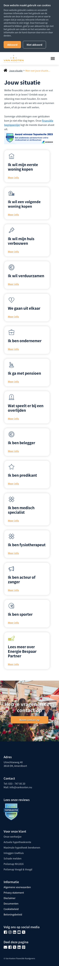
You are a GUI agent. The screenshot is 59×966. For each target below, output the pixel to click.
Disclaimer (9, 898)
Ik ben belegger (21, 442)
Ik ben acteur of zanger (21, 579)
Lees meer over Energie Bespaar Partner (22, 651)
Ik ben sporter (20, 614)
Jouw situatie (16, 70)
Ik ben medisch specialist (21, 510)
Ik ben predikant (22, 475)
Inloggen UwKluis (14, 853)
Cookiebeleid (11, 909)
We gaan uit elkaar (24, 308)
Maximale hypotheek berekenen (22, 847)
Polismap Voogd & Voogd (18, 869)
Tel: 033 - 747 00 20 (14, 783)
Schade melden (12, 858)
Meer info (13, 177)
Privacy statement (14, 892)
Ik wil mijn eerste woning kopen (23, 167)
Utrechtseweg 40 (13, 762)
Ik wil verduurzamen (26, 275)
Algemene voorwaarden (17, 887)
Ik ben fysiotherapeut (27, 544)
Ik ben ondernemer (24, 340)
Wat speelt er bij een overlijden (25, 408)
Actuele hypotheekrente (17, 842)
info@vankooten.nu (21, 787)
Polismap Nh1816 (14, 864)
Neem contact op (29, 720)
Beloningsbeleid (13, 914)
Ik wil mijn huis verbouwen (21, 241)
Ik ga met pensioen (24, 373)
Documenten (11, 903)
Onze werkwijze (12, 836)
